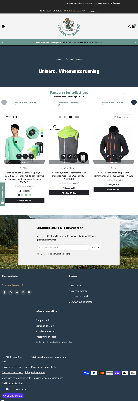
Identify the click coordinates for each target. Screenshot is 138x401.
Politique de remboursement (16, 366)
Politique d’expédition (35, 372)
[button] (19, 156)
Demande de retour (45, 325)
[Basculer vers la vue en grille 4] (77, 117)
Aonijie (113, 168)
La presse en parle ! (78, 296)
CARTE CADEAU (54, 10)
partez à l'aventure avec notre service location (82, 42)
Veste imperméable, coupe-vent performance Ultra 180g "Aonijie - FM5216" (114, 174)
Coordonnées (56, 377)
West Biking (69, 168)
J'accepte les (55, 253)
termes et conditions (61, 253)
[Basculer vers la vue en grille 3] (70, 117)
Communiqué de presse (80, 301)
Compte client (42, 320)
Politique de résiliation (12, 383)
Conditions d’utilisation (12, 372)
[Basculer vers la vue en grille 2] (65, 117)
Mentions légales (40, 377)
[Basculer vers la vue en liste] (60, 117)
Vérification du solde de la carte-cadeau (54, 342)
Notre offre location (78, 290)
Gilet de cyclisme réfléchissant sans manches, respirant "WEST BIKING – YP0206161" (69, 175)
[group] (24, 186)
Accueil (59, 58)
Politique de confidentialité (43, 366)
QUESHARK (24, 168)
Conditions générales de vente (16, 377)
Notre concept (76, 285)
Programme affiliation (46, 336)
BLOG (42, 10)
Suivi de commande (45, 331)
